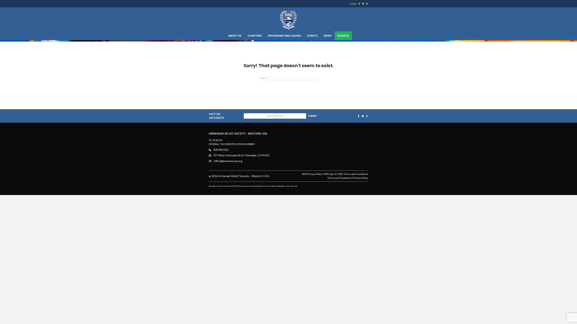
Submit (312, 116)
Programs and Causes (284, 36)
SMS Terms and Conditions (353, 174)
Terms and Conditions (339, 177)
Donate (343, 36)
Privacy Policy (360, 177)
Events (312, 36)
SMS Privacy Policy (312, 174)
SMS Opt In (330, 174)
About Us (234, 36)
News (327, 36)
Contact (353, 4)
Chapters (255, 36)
